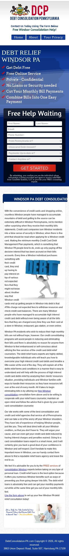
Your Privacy (53, 37)
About (33, 37)
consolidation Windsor (16, 469)
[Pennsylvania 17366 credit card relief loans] (34, 513)
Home (18, 37)
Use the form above (14, 495)
